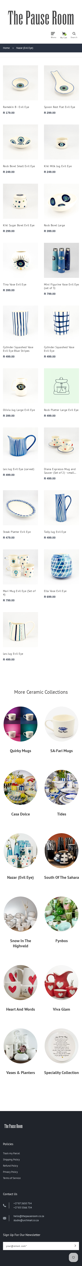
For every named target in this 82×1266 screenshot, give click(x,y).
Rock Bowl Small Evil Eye (19, 166)
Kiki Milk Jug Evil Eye (58, 166)
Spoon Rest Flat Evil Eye (59, 107)
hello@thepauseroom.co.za (29, 1216)
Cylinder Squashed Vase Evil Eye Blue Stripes (18, 349)
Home (6, 48)
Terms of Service (12, 1178)
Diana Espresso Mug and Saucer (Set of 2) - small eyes (60, 470)
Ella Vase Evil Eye (55, 591)
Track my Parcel (11, 1153)
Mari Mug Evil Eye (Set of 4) (19, 592)
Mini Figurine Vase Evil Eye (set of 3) (61, 286)
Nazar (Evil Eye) (24, 48)
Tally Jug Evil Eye (55, 532)
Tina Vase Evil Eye (14, 284)
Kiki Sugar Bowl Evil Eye (19, 225)
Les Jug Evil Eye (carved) (18, 469)
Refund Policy (10, 1165)
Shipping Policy (11, 1159)
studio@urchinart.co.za (26, 1220)
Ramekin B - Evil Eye (16, 107)
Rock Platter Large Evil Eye (61, 410)
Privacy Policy (10, 1172)
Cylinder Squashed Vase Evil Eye (59, 349)
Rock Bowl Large (54, 225)
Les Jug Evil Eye (13, 654)
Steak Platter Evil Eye (17, 532)
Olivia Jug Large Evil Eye (19, 410)
